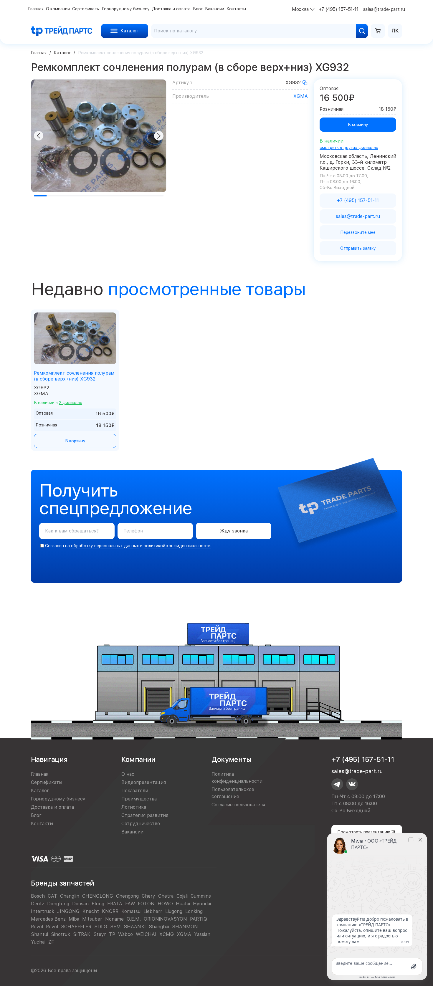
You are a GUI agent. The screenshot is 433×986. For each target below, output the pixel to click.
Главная (39, 52)
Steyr (99, 934)
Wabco (125, 934)
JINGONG (68, 911)
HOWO (165, 903)
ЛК (395, 31)
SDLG (100, 926)
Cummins (201, 896)
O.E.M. (134, 919)
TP (112, 934)
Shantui (39, 934)
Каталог (62, 52)
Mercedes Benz (48, 919)
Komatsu (131, 911)
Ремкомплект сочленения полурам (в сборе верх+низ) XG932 (74, 376)
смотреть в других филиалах (349, 147)
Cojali (182, 896)
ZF (51, 942)
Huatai (183, 903)
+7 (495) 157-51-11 (362, 759)
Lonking (194, 911)
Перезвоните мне (358, 232)
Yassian (202, 934)
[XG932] (305, 83)
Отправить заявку (358, 248)
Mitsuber (92, 919)
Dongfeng (58, 903)
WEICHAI (146, 934)
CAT (52, 896)
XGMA (300, 96)
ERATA (114, 903)
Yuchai (38, 942)
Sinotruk (60, 934)
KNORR (110, 911)
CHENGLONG (97, 896)
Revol (37, 926)
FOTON (146, 903)
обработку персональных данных (105, 545)
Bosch (38, 896)
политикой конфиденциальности (177, 545)
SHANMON (185, 926)
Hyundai (202, 903)
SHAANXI (135, 926)
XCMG (166, 934)
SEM (115, 926)
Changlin (69, 896)
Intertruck (42, 911)
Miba (74, 919)
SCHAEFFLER (76, 926)
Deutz (37, 903)
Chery (148, 896)
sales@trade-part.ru (357, 771)
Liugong (173, 911)
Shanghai (159, 926)
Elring (98, 903)
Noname (114, 919)
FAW (130, 903)
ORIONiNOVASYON (165, 919)
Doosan (80, 903)
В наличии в (58, 402)
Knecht (90, 911)
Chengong (127, 896)
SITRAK (81, 934)
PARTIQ (198, 919)
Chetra (165, 896)
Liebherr (152, 911)
